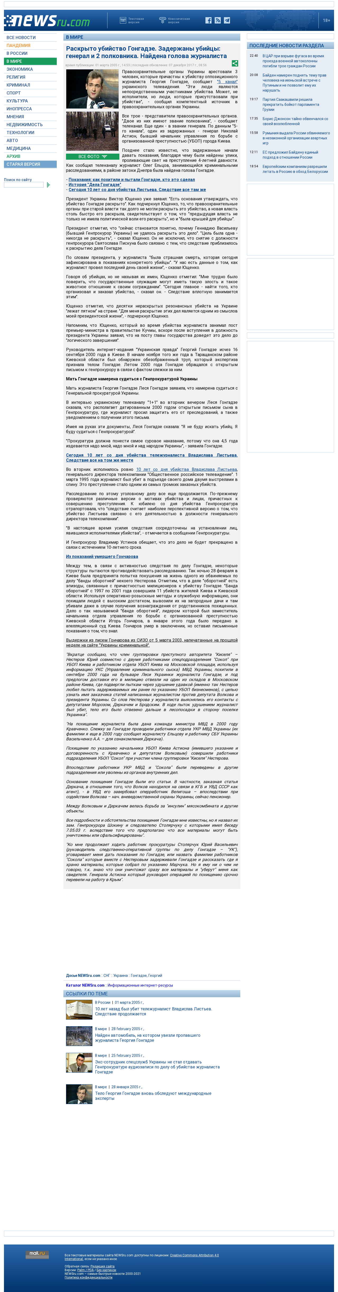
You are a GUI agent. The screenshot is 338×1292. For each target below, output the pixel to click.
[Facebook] (208, 20)
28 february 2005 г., (127, 1029)
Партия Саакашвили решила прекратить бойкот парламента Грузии (291, 104)
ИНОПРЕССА (19, 108)
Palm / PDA (85, 1270)
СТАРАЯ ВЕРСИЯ (23, 164)
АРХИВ (13, 156)
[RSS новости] (218, 20)
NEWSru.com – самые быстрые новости (95, 1274)
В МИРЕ (14, 61)
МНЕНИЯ (15, 116)
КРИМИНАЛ (18, 85)
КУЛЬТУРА (17, 100)
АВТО (12, 140)
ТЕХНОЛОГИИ (20, 132)
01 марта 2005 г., (129, 1002)
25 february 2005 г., (127, 1055)
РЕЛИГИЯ (16, 77)
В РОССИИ (17, 53)
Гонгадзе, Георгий (146, 975)
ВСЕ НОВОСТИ (21, 37)
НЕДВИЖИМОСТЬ (25, 124)
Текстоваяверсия (136, 20)
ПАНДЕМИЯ (18, 45)
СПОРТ (14, 93)
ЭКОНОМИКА (20, 69)
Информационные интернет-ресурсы (140, 985)
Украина (120, 975)
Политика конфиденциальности (88, 1277)
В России (102, 1002)
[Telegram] (227, 20)
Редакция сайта (103, 1266)
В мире (74, 37)
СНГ (107, 975)
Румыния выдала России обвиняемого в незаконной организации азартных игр (296, 138)
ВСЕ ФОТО (89, 156)
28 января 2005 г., (126, 1087)
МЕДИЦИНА (19, 148)
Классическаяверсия (179, 20)
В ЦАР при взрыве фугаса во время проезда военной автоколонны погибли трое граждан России (293, 61)
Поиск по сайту (18, 180)
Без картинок (106, 1270)
